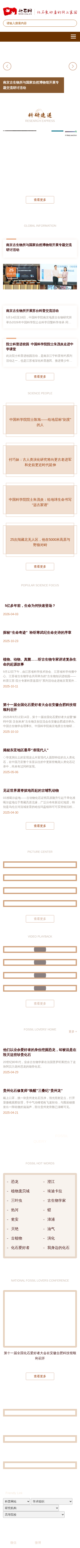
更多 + (73, 1251)
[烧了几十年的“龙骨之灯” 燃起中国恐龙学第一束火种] (40, 1169)
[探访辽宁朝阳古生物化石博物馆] (40, 1074)
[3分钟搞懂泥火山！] (40, 1182)
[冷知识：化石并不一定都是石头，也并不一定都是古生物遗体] (40, 1208)
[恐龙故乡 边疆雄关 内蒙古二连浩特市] (40, 1110)
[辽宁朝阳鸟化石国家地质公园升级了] (40, 1014)
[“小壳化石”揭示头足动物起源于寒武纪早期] (57, 160)
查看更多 (40, 199)
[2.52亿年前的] (71, 160)
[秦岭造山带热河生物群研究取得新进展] (44, 160)
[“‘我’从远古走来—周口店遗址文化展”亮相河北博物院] (40, 1123)
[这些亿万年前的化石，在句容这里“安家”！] (40, 1195)
